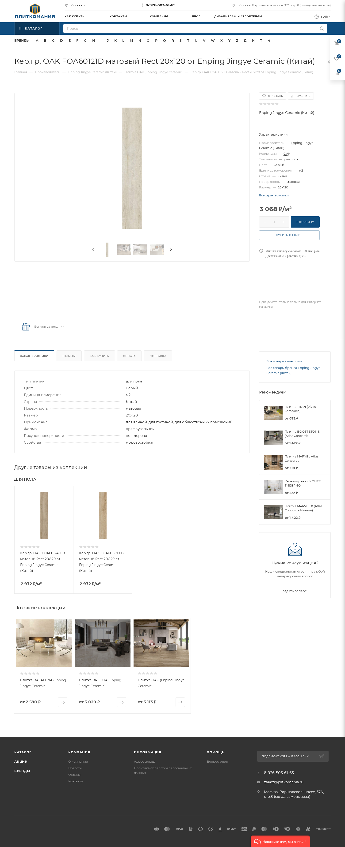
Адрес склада (145, 761)
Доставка (158, 356)
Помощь (215, 752)
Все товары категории (284, 361)
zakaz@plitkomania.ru (283, 782)
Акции (21, 761)
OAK (287, 153)
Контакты (75, 781)
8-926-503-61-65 (160, 5)
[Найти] (322, 28)
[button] (280, 841)
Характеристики (34, 356)
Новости (75, 768)
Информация (147, 752)
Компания (79, 752)
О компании (78, 761)
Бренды (22, 771)
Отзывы (69, 356)
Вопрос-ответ (217, 761)
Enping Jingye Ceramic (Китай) (286, 112)
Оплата (129, 356)
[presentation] (92, 249)
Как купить (99, 356)
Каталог (22, 752)
